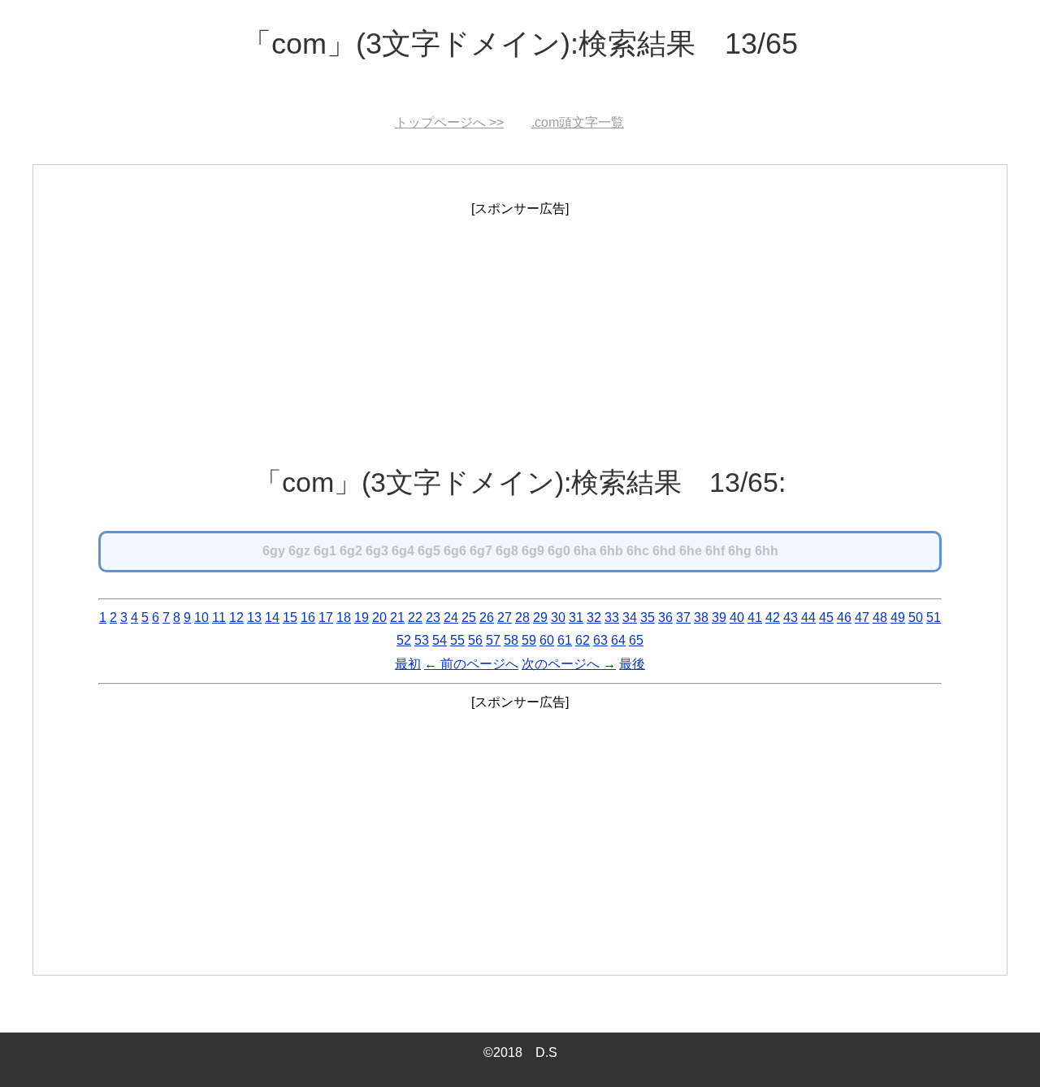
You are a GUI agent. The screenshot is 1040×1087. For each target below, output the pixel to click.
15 (290, 617)
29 (540, 617)
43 (790, 617)
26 (486, 617)
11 (219, 617)
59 (529, 640)
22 (415, 617)
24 (451, 617)
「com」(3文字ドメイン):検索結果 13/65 (520, 43)
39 (719, 617)
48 (880, 617)
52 (403, 640)
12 (236, 617)
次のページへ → (569, 664)
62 (582, 640)
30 (558, 617)
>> (449, 122)
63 (600, 640)
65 (636, 640)
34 (629, 617)
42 (772, 617)
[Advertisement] (520, 335)
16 (308, 617)
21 (397, 617)
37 (683, 617)
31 (576, 617)
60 (547, 640)
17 (325, 617)
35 (647, 617)
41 (755, 617)
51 (933, 617)
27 (504, 617)
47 (862, 617)
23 (433, 617)
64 (618, 640)
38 (701, 617)
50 (915, 617)
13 (254, 617)
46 (844, 617)
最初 (408, 664)
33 (611, 617)
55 (457, 640)
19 (361, 617)
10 (201, 617)
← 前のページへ (471, 664)
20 (379, 617)
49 (897, 617)
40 (737, 617)
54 (439, 640)
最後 (632, 664)
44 (808, 617)
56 (475, 640)
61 (564, 640)
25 (469, 617)
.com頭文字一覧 (577, 122)
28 (522, 617)
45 (826, 617)
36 (665, 617)
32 (594, 617)
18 (343, 617)
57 (493, 640)
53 (421, 640)
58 (511, 640)
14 (272, 617)
